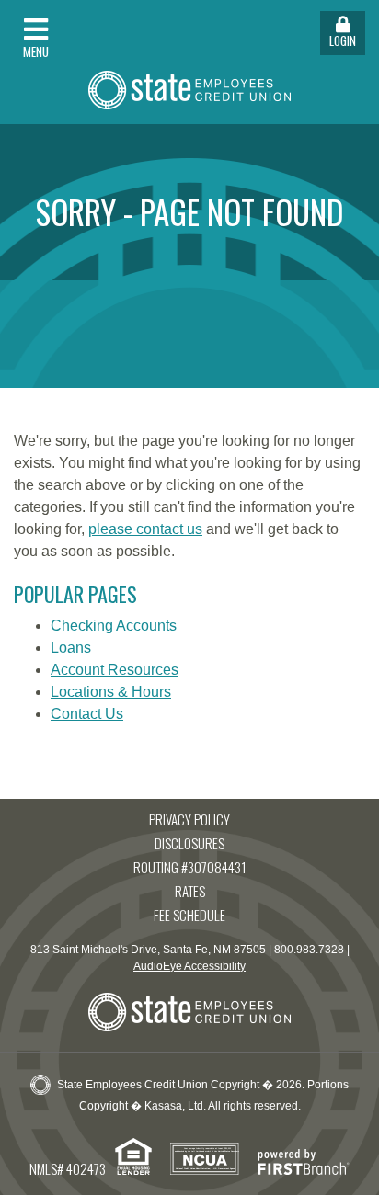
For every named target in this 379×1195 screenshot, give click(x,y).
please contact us (145, 529)
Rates (190, 891)
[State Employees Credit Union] (189, 88)
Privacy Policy (189, 819)
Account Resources (114, 669)
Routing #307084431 (190, 867)
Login (342, 40)
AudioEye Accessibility (189, 966)
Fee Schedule (189, 915)
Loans (71, 647)
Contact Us (87, 714)
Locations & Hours (111, 692)
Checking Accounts (114, 625)
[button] (95, 33)
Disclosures (189, 843)
